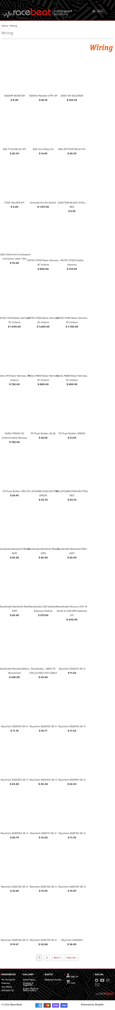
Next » (57, 957)
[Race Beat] (37, 9)
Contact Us (7, 990)
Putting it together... (28, 984)
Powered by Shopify (92, 1004)
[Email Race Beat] (97, 985)
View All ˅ (71, 957)
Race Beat (16, 1004)
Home (4, 25)
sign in (74, 976)
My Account (8, 979)
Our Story (6, 986)
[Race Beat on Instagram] (107, 981)
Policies (5, 983)
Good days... (30, 979)
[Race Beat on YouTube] (102, 981)
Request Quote (53, 979)
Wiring (7, 33)
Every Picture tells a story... (30, 989)
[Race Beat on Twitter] (96, 981)
